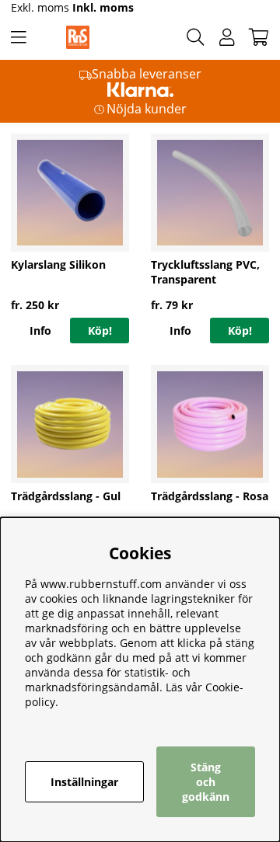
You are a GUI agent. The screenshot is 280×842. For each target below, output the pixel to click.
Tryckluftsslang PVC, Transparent (205, 272)
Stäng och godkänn (205, 782)
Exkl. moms (40, 7)
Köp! (100, 330)
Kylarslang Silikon (58, 264)
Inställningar (84, 781)
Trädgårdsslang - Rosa (209, 496)
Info (40, 330)
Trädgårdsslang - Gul (66, 496)
